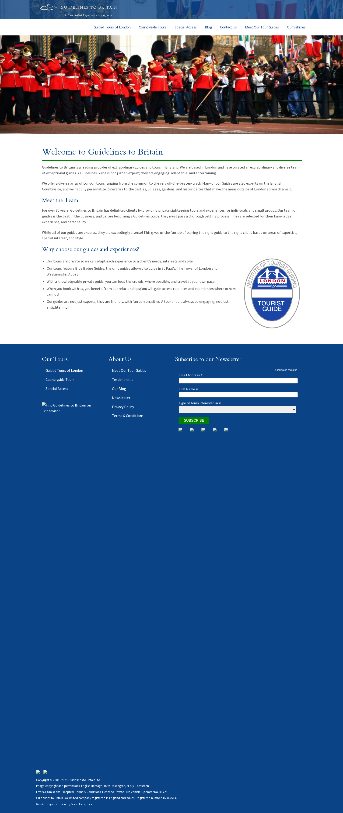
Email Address (191, 375)
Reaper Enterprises (81, 804)
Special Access (186, 27)
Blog (208, 27)
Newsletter (121, 397)
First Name (188, 389)
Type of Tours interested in (200, 403)
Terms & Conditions (128, 415)
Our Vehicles (296, 27)
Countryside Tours (153, 27)
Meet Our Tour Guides (262, 27)
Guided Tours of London (112, 27)
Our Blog (119, 388)
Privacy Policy (123, 406)
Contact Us (228, 27)
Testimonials (122, 379)
